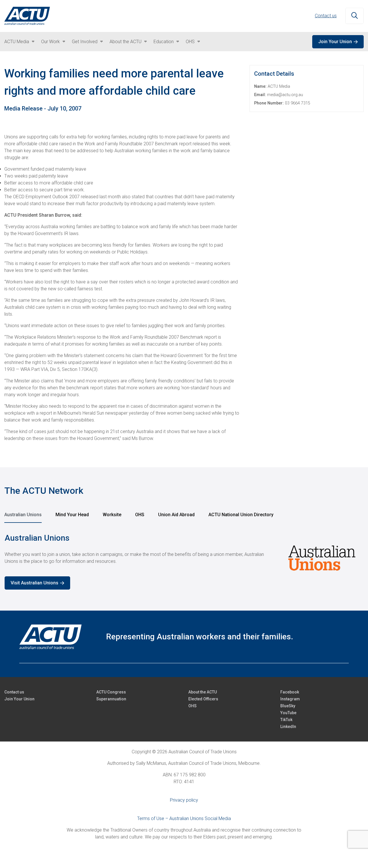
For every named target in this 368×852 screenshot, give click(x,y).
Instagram (290, 699)
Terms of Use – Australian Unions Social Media (184, 818)
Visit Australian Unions (34, 583)
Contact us (326, 15)
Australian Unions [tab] (23, 514)
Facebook (289, 692)
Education (164, 41)
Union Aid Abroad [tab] (176, 514)
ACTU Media (16, 41)
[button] (354, 16)
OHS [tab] (139, 514)
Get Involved (84, 41)
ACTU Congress (111, 692)
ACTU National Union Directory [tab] (240, 514)
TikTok (286, 719)
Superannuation (111, 699)
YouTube (288, 712)
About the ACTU (125, 41)
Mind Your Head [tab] (72, 514)
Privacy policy (184, 800)
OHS (190, 41)
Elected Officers (203, 699)
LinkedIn (288, 726)
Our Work (50, 41)
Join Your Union (335, 41)
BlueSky (287, 706)
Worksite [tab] (112, 514)
